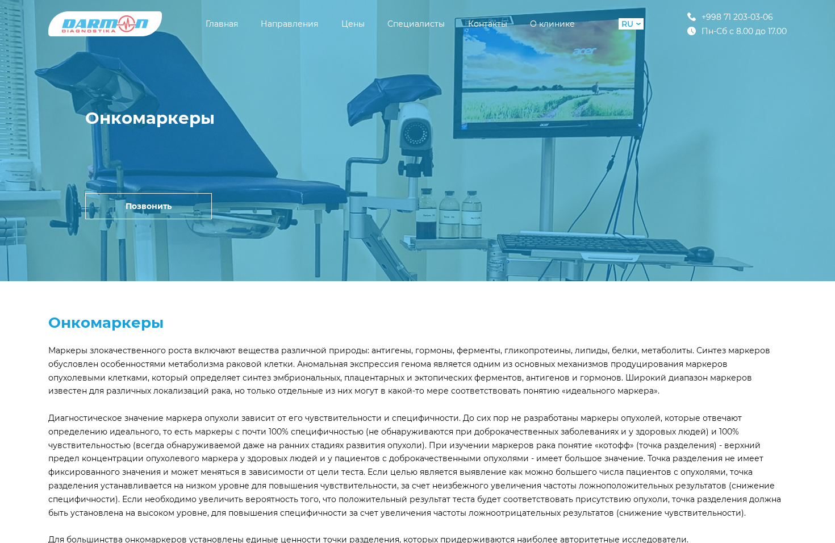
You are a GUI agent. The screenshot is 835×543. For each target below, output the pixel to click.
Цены (353, 24)
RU (627, 24)
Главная (222, 24)
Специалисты (416, 24)
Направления (289, 24)
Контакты (487, 24)
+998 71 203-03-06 (737, 16)
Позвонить (149, 206)
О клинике (552, 24)
